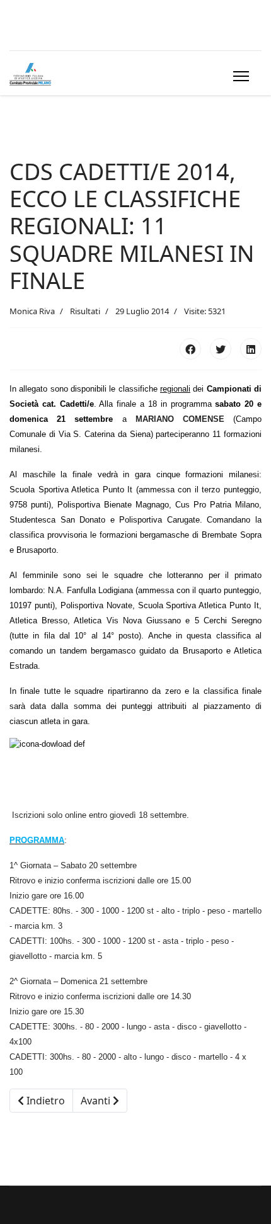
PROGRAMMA (36, 840)
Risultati (85, 311)
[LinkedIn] (251, 349)
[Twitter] (220, 349)
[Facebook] (190, 349)
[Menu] (238, 76)
